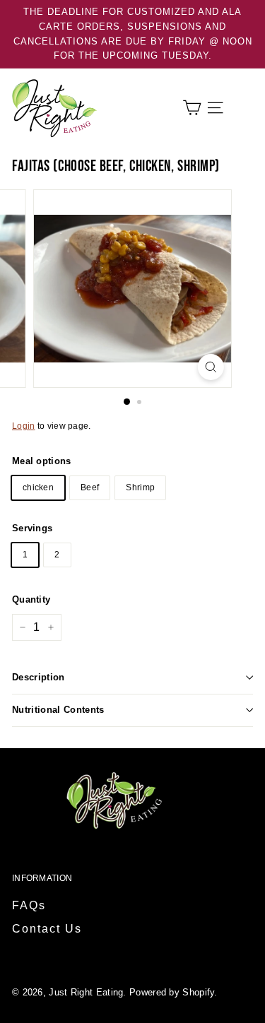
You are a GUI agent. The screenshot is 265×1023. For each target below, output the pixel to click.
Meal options (41, 461)
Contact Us (47, 929)
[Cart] (192, 108)
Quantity (31, 599)
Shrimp (140, 487)
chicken (38, 487)
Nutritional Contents (58, 709)
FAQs (29, 905)
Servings (32, 528)
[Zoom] (211, 367)
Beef (90, 487)
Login (23, 426)
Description (38, 677)
